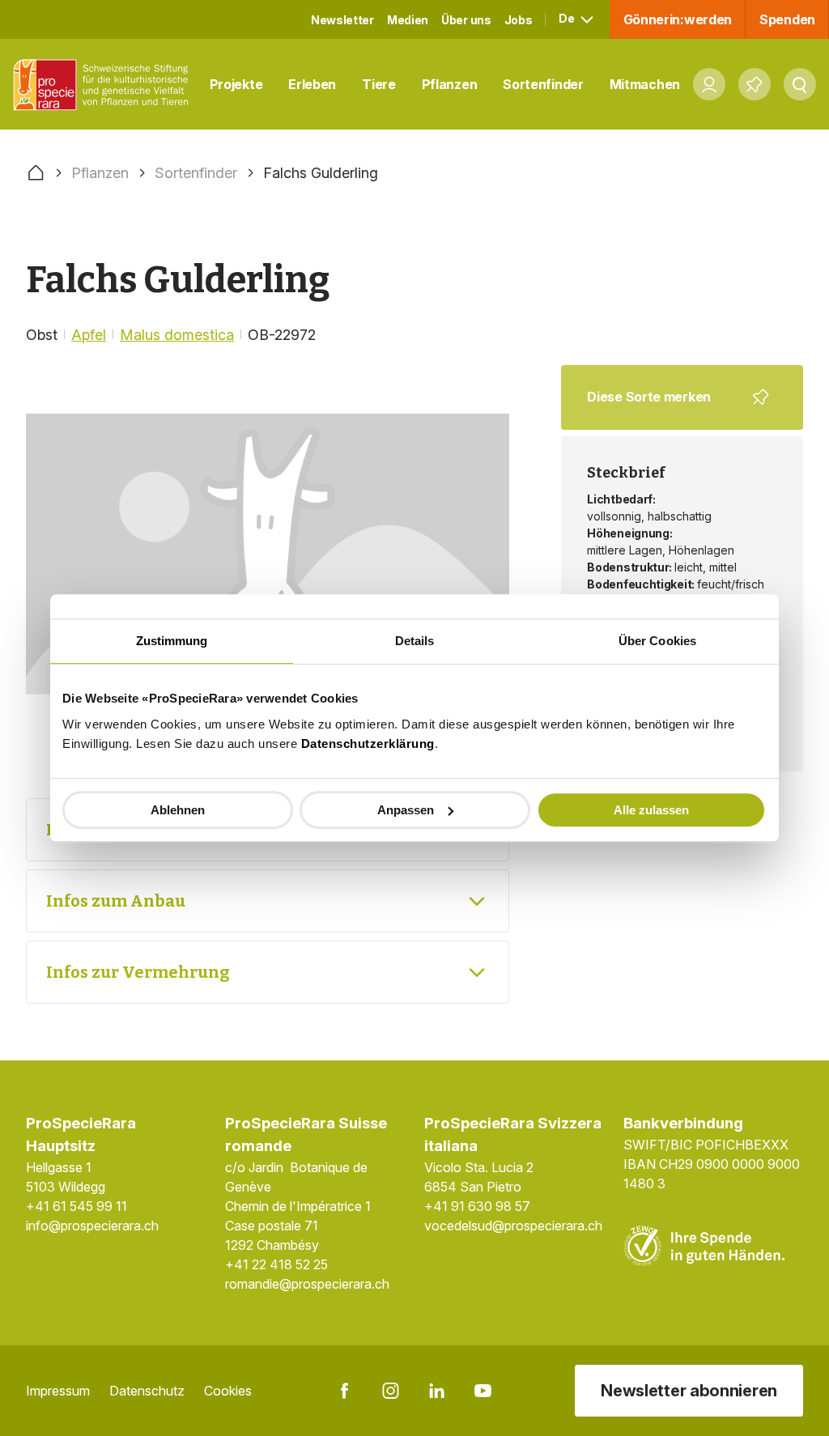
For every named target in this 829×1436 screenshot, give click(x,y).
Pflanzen (450, 84)
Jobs (518, 20)
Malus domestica (177, 334)
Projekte (236, 84)
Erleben (312, 84)
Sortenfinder (543, 84)
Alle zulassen (651, 810)
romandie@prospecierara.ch (307, 1284)
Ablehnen (178, 810)
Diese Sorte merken (672, 409)
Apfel (88, 334)
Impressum (58, 1391)
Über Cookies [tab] (657, 641)
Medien (407, 20)
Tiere (379, 84)
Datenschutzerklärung (368, 743)
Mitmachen (645, 84)
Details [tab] (415, 641)
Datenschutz (147, 1391)
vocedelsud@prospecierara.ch (513, 1225)
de (567, 18)
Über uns (466, 20)
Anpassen (405, 810)
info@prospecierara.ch (92, 1225)
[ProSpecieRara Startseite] (105, 84)
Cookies (228, 1391)
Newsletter (342, 20)
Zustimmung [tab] (172, 641)
